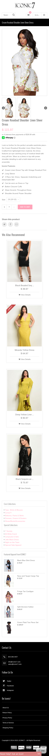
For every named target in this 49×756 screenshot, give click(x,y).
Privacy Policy (7, 718)
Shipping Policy (8, 728)
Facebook (10, 686)
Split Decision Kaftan (25, 607)
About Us (6, 708)
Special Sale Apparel (13, 545)
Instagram (10, 690)
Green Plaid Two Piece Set (27, 622)
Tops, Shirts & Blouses (14, 510)
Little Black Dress (12, 540)
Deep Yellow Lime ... (24, 415)
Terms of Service (8, 723)
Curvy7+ (8, 513)
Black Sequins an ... (24, 479)
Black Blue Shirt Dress (26, 560)
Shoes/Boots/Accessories (15, 521)
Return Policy (7, 713)
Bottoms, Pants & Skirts (14, 516)
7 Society (8, 531)
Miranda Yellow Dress (24, 350)
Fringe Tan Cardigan (25, 591)
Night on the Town (12, 542)
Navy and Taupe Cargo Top (28, 576)
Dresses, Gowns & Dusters (15, 518)
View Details (26, 295)
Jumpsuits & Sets (12, 537)
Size (3, 200)
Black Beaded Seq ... (24, 285)
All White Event (11, 534)
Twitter (9, 681)
